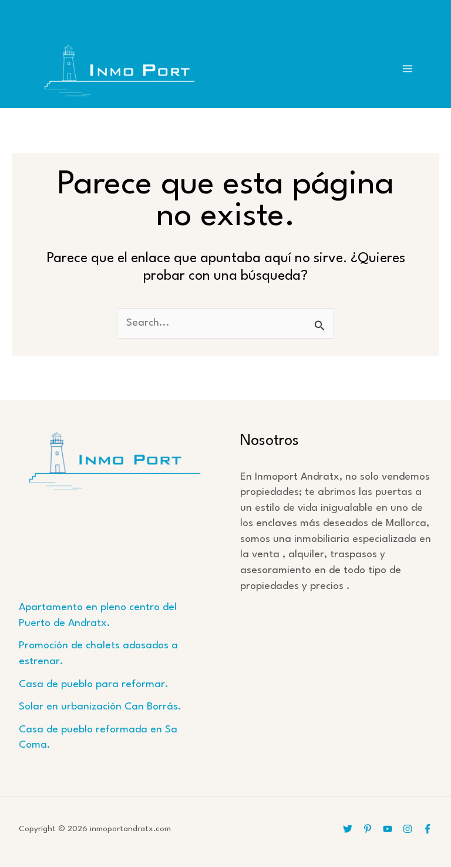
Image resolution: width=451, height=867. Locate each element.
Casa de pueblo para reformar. (94, 684)
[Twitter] (347, 828)
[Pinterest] (367, 828)
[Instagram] (407, 828)
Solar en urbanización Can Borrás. (100, 707)
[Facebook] (427, 828)
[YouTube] (387, 828)
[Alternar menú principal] (407, 69)
